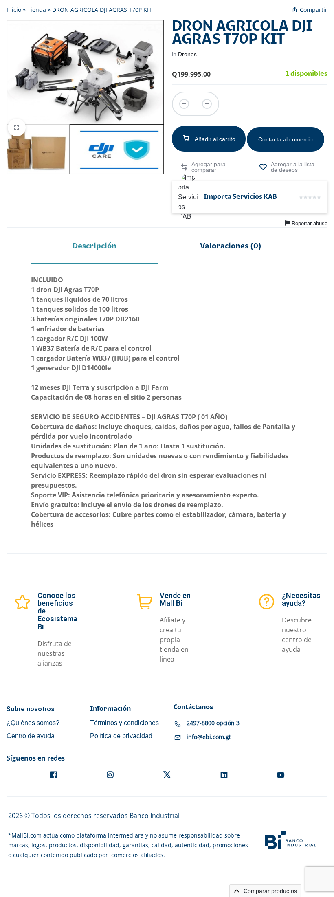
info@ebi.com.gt (209, 737)
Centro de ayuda (31, 735)
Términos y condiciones (124, 722)
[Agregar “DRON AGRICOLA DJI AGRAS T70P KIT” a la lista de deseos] (289, 167)
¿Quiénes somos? (33, 722)
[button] (206, 167)
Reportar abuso (309, 223)
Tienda (36, 9)
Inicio (14, 9)
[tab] (94, 246)
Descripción (94, 246)
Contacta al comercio (285, 139)
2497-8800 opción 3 (213, 723)
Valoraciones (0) (230, 246)
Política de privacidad (121, 735)
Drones (187, 54)
